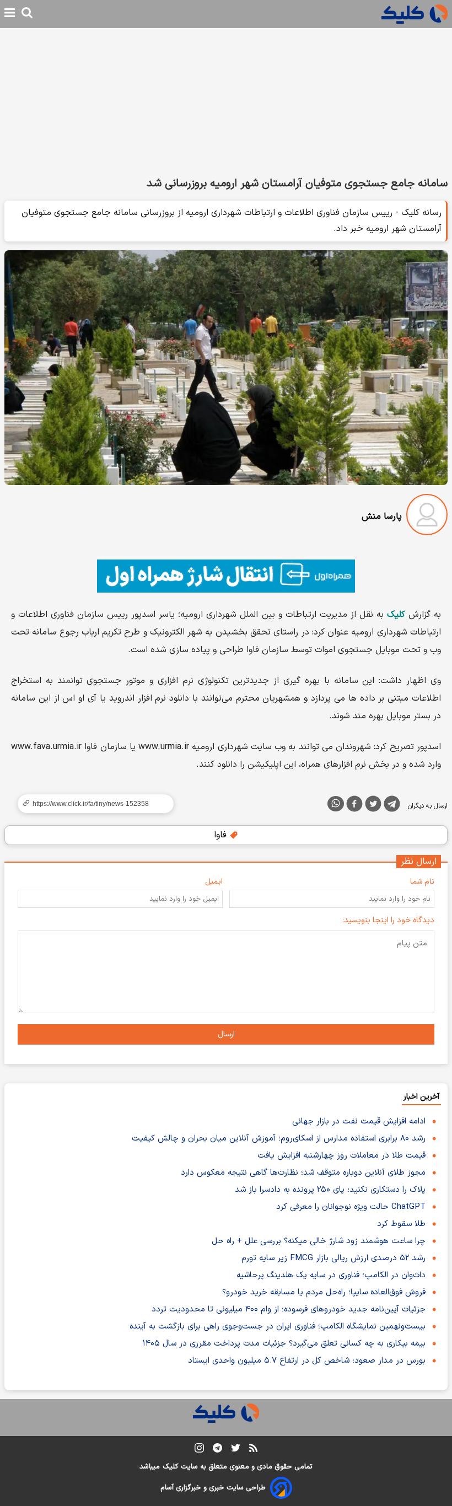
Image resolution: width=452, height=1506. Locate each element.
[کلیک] (414, 14)
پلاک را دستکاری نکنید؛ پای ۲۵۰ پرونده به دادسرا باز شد (330, 1190)
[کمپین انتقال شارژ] (226, 576)
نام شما (422, 882)
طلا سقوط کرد (401, 1224)
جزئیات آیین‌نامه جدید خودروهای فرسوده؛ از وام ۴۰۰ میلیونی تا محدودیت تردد (289, 1309)
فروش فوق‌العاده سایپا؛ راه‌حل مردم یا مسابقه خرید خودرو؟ (324, 1292)
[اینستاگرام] (199, 1450)
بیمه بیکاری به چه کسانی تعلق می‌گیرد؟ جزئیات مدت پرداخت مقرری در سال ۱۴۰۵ (284, 1343)
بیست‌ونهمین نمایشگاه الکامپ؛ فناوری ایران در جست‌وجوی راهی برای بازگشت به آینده (278, 1326)
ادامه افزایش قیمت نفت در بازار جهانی (359, 1121)
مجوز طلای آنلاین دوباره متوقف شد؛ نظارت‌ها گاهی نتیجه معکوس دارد (303, 1172)
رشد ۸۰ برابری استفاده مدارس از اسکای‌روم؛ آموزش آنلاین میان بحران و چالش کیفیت (279, 1138)
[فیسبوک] (354, 805)
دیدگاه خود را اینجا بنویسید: (388, 920)
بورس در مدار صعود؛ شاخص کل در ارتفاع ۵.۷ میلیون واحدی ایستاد (307, 1360)
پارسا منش (382, 516)
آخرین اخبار (421, 1096)
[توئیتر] (373, 805)
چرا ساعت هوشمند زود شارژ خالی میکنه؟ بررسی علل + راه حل (319, 1241)
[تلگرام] (392, 805)
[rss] (253, 1449)
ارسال (226, 1034)
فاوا (221, 835)
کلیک (170, 1466)
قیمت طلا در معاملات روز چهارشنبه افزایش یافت (341, 1155)
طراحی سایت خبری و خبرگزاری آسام (213, 1487)
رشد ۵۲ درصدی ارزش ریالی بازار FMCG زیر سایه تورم (333, 1258)
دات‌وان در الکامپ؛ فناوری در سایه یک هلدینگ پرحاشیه (331, 1275)
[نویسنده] (427, 517)
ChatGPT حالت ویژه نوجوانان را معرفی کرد (351, 1207)
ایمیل (214, 882)
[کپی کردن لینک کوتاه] (90, 803)
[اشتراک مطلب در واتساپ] (335, 803)
